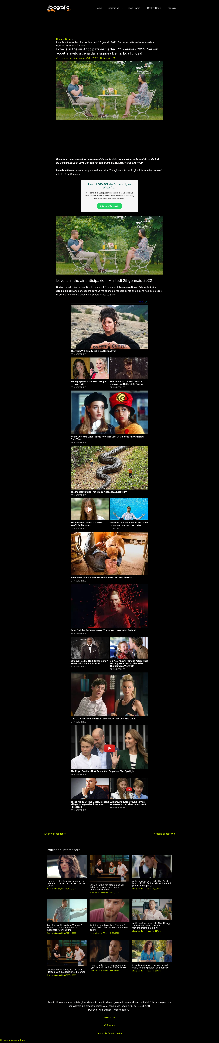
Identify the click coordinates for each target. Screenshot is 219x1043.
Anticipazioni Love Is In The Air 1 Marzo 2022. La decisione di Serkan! (66, 970)
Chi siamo (109, 1025)
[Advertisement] (109, 140)
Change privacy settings (13, 1040)
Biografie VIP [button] (113, 8)
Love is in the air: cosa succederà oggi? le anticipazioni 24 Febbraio (150, 966)
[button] (121, 8)
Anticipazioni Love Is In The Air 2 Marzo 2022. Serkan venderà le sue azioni (109, 927)
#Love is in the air (66, 58)
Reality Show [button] (154, 8)
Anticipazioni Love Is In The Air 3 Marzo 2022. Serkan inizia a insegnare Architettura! (64, 927)
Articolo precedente (53, 833)
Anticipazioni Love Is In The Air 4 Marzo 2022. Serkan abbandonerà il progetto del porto (151, 883)
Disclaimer (109, 1017)
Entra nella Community (109, 206)
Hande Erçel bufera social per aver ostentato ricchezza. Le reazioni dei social (66, 883)
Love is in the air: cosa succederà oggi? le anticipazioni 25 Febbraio (108, 966)
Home (99, 8)
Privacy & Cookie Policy (109, 1033)
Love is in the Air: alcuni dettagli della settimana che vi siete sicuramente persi (107, 887)
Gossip (172, 8)
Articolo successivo (166, 833)
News (81, 58)
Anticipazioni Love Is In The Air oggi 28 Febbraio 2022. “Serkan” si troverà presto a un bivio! (151, 925)
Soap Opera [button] (134, 8)
